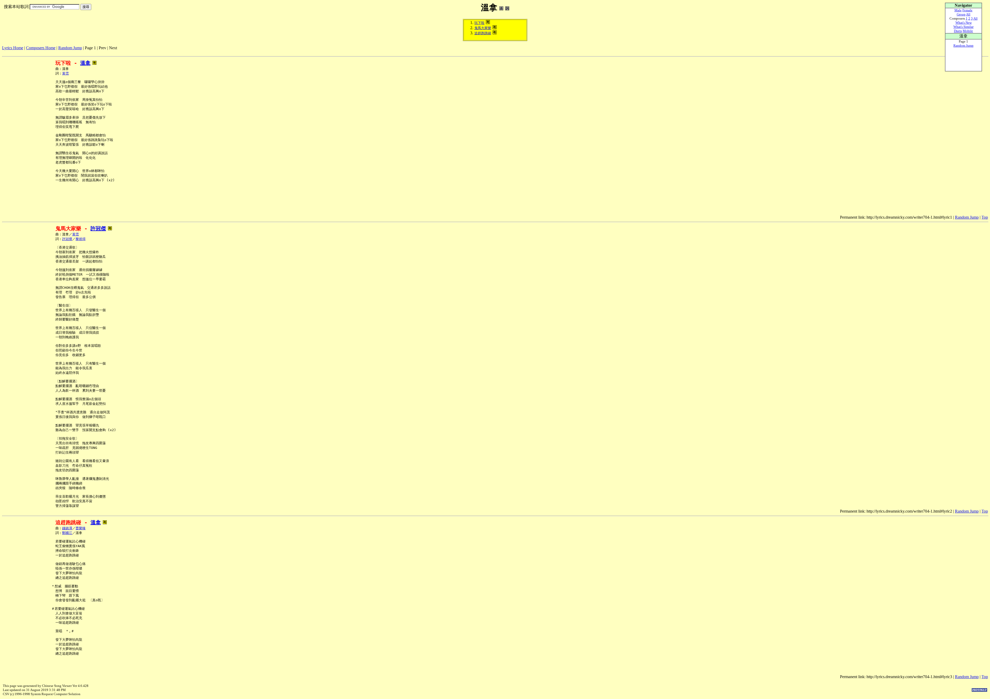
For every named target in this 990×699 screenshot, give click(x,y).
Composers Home (40, 48)
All (968, 14)
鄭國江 (67, 533)
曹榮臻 (81, 528)
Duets (958, 31)
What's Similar (963, 27)
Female (967, 10)
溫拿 (85, 63)
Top (984, 217)
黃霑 (65, 73)
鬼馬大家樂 (482, 28)
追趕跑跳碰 (482, 33)
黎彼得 (81, 239)
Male (958, 10)
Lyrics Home (12, 48)
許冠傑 (98, 228)
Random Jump (70, 48)
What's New (963, 22)
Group (961, 14)
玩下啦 (479, 23)
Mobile (968, 31)
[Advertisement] (96, 52)
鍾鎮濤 (67, 528)
